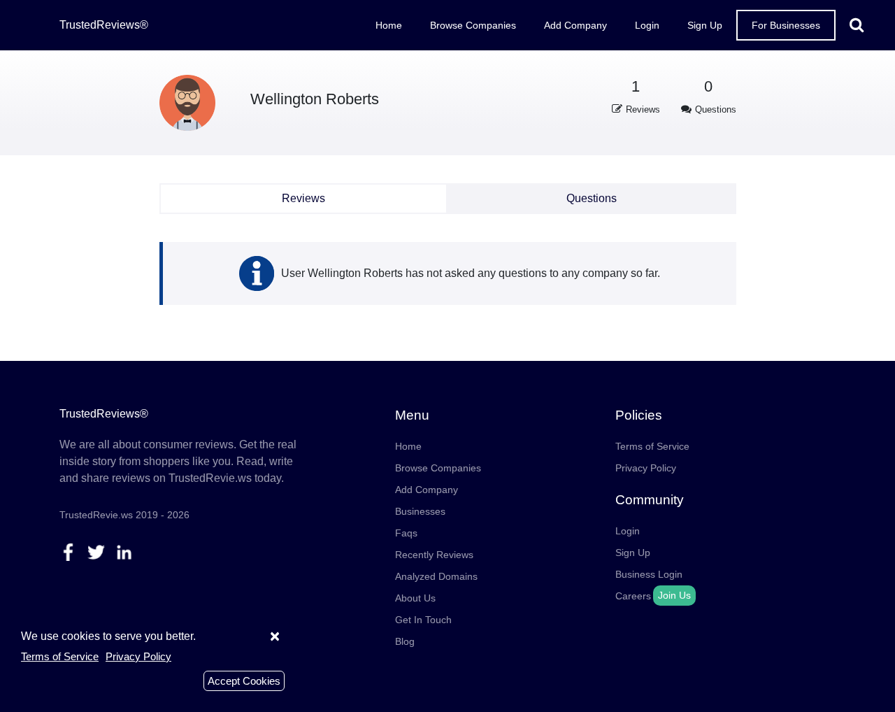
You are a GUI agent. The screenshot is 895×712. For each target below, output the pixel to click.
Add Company (575, 25)
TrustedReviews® (103, 25)
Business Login (648, 574)
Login (647, 25)
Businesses (420, 511)
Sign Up (704, 25)
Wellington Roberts (314, 99)
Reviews (303, 198)
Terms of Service (652, 446)
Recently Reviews (434, 554)
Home (388, 25)
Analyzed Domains (436, 576)
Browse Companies (473, 25)
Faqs (406, 533)
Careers (633, 595)
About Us (415, 598)
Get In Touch (423, 619)
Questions (591, 198)
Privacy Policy (645, 468)
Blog (405, 641)
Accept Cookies (244, 681)
